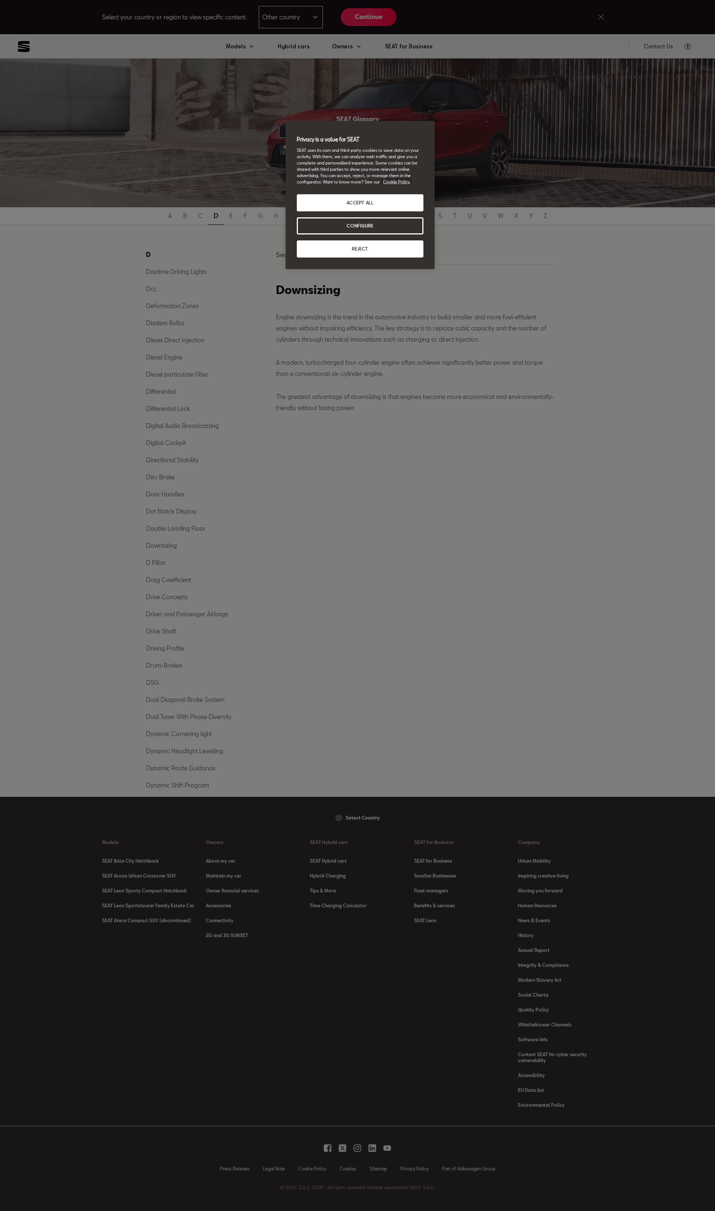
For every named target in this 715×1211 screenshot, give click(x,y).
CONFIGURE (360, 225)
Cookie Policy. (396, 181)
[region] (360, 195)
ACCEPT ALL (360, 202)
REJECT (360, 248)
